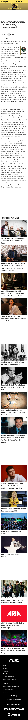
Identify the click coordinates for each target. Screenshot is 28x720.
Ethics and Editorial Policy (8, 676)
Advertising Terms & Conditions (9, 679)
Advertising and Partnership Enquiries (11, 686)
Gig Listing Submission (8, 689)
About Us (5, 668)
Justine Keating (18, 31)
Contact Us (5, 692)
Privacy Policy (6, 671)
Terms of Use (5, 673)
